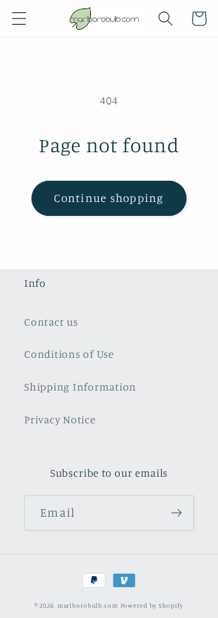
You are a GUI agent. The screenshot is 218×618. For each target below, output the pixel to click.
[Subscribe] (176, 513)
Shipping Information (80, 386)
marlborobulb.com (88, 605)
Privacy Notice (60, 419)
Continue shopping (109, 197)
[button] (19, 18)
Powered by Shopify (152, 605)
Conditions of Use (69, 354)
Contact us (51, 321)
